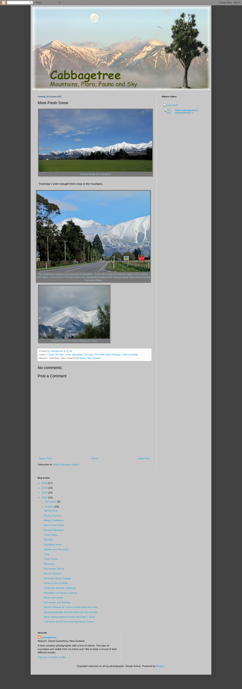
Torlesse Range (130, 354)
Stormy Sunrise (52, 515)
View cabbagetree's (186, 111)
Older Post (144, 458)
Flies (46, 554)
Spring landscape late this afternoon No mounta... (72, 612)
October (49, 506)
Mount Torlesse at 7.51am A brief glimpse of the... (71, 607)
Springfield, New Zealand (88, 358)
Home (95, 458)
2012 (45, 497)
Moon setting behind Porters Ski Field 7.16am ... (71, 616)
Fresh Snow (50, 534)
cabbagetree (48, 637)
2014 (45, 487)
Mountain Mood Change (57, 578)
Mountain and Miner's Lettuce (60, 592)
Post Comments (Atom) (66, 464)
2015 (45, 483)
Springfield (77, 354)
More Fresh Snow (54, 525)
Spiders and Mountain (56, 549)
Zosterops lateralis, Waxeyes (60, 587)
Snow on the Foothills (56, 583)
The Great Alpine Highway (107, 354)
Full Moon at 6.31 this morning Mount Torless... (70, 621)
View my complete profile (52, 657)
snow (67, 354)
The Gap (88, 354)
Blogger (160, 666)
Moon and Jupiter (54, 597)
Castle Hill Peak (55, 354)
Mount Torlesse (52, 573)
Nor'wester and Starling (57, 602)
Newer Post (45, 458)
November (51, 501)
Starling (48, 539)
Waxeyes (49, 563)
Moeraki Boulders (54, 530)
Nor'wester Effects (54, 568)
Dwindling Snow (53, 544)
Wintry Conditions (54, 520)
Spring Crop (50, 510)
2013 (45, 492)
